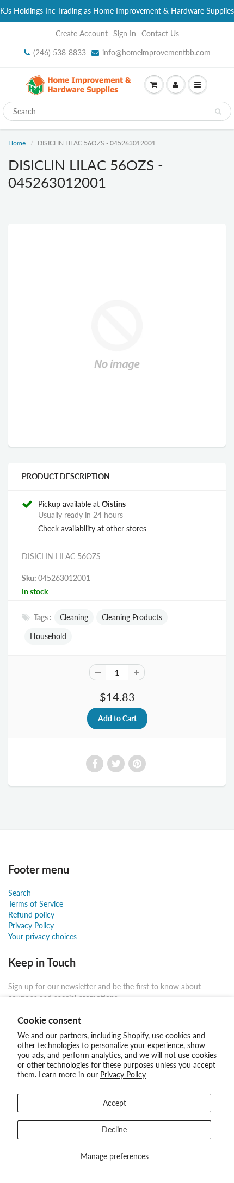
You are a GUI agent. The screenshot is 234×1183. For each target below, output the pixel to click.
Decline (114, 1129)
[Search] (217, 111)
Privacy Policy (123, 1074)
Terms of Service (35, 903)
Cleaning (74, 617)
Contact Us (160, 33)
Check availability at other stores (92, 528)
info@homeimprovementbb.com (156, 52)
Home (17, 143)
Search (19, 892)
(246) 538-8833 (59, 52)
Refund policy (31, 914)
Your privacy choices (42, 936)
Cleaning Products (132, 617)
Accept (114, 1102)
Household (48, 636)
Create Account (82, 33)
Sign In (124, 33)
